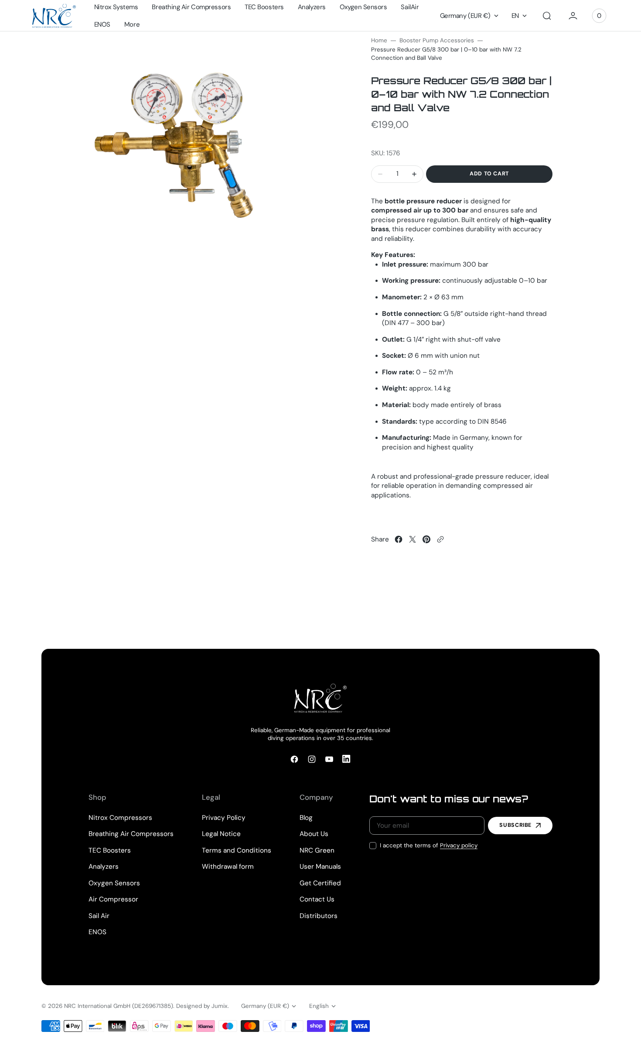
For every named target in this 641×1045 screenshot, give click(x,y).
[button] (547, 16)
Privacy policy (458, 845)
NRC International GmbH (97, 1006)
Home (379, 40)
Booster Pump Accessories (436, 40)
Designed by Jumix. (202, 1006)
